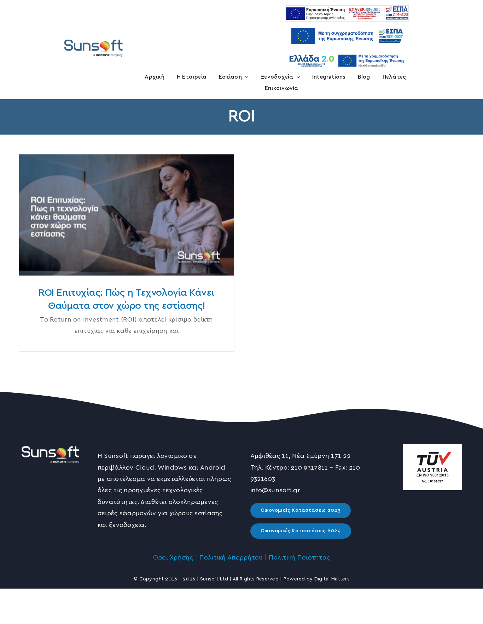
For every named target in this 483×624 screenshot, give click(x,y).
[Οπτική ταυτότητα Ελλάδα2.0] (347, 53)
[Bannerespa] (347, 25)
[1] (93, 39)
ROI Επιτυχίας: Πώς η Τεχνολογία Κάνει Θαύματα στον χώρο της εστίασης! (127, 215)
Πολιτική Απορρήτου (231, 558)
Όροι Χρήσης (173, 558)
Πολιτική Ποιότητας (299, 558)
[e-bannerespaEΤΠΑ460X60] (347, 8)
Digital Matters (332, 579)
